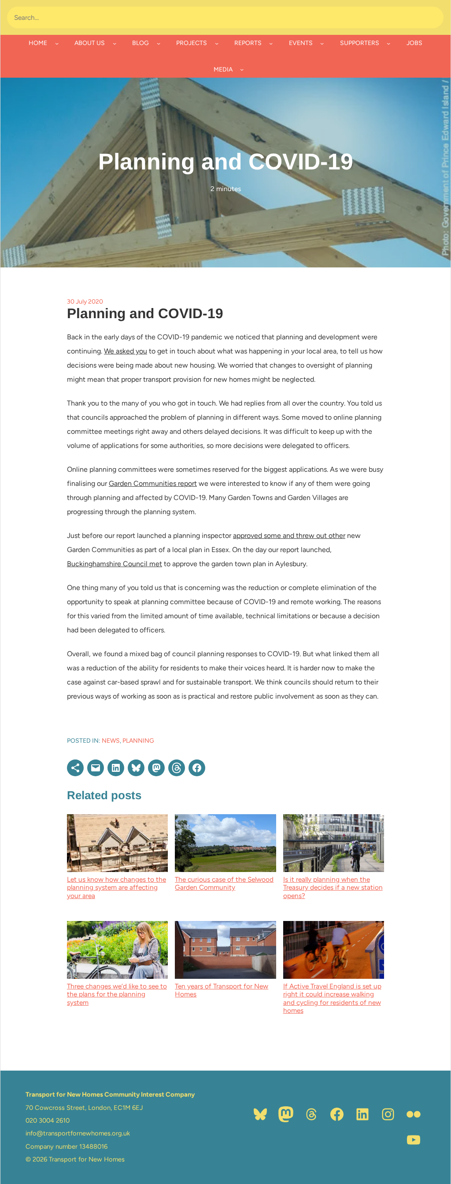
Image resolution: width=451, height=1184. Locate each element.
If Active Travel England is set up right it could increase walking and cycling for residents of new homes (332, 998)
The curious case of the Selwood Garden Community (224, 883)
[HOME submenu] (57, 43)
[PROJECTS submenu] (216, 43)
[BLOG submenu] (158, 43)
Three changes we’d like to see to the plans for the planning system (117, 994)
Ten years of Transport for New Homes (221, 990)
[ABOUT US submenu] (114, 43)
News (111, 740)
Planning (138, 740)
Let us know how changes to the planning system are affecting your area (116, 887)
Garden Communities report (153, 483)
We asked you (125, 351)
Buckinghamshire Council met (114, 564)
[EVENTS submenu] (322, 43)
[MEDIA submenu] (242, 69)
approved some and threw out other (289, 535)
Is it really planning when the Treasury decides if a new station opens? (333, 887)
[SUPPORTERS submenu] (388, 43)
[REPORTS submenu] (271, 43)
